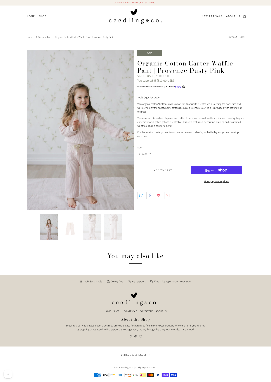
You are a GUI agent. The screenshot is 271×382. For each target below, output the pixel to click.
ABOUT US (161, 311)
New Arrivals (212, 16)
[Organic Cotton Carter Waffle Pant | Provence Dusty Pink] (80, 130)
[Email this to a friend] (167, 195)
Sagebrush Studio (149, 367)
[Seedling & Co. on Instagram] (140, 337)
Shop (42, 16)
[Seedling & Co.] (135, 16)
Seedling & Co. (127, 367)
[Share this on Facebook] (149, 195)
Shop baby (44, 37)
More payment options (216, 181)
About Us (233, 16)
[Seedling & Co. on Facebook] (130, 337)
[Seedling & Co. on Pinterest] (135, 337)
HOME (108, 311)
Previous (232, 36)
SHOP (116, 311)
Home (31, 16)
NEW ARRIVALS (129, 311)
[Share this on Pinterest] (158, 195)
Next (241, 36)
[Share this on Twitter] (140, 195)
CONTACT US (146, 311)
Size (139, 147)
